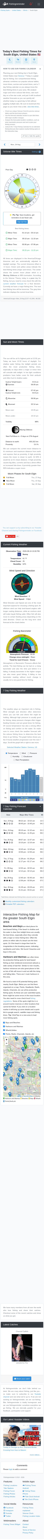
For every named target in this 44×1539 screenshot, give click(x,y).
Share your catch (23, 1379)
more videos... (35, 1455)
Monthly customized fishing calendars (19, 901)
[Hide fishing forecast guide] (40, 69)
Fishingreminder (16, 4)
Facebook (9, 1508)
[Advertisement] (22, 30)
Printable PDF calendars (14, 904)
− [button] (6, 1043)
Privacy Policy (28, 1533)
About (25, 1527)
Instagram (9, 1510)
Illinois (25, 10)
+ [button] (6, 1039)
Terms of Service (29, 1530)
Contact (26, 1524)
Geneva (21, 76)
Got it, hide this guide (32, 136)
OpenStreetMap (28, 1096)
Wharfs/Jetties (11, 1030)
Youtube (8, 1513)
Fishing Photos (9, 1494)
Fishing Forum (9, 1491)
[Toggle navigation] (39, 4)
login (11, 1469)
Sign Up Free (22, 222)
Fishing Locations (10, 1485)
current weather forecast (13, 284)
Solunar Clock (28, 1513)
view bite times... (33, 107)
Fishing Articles (9, 1497)
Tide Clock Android (32, 1497)
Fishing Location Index (31, 1516)
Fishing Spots (5, 10)
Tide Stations (9, 1488)
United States (16, 10)
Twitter (8, 1516)
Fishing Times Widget (12, 1524)
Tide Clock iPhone (31, 1499)
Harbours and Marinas (14, 1026)
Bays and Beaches (13, 1023)
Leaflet (19, 1096)
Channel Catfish (22, 1331)
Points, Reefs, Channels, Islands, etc (20, 1034)
